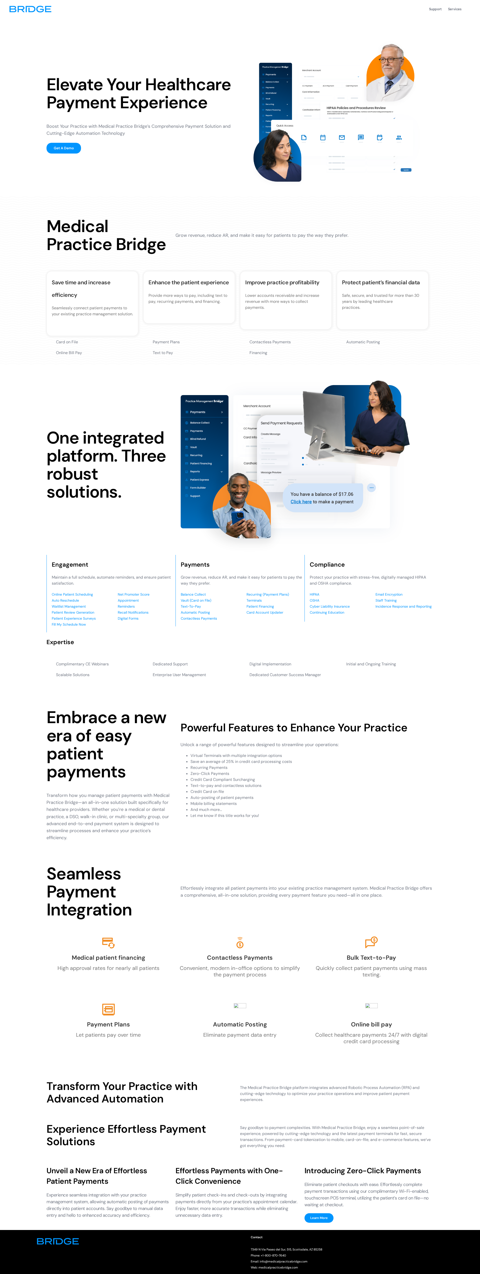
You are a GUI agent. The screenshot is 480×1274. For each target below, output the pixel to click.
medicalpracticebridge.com (278, 1267)
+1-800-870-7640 (273, 1255)
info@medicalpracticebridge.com (284, 1261)
